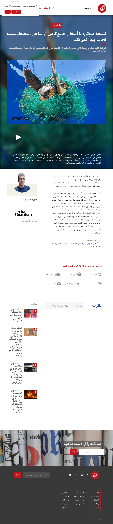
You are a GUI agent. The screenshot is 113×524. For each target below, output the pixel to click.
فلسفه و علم (80, 504)
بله (7, 12)
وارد (66, 305)
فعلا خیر (16, 12)
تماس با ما (66, 500)
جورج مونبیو (31, 199)
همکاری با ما (65, 504)
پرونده (97, 508)
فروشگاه (47, 8)
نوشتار (97, 493)
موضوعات (88, 8)
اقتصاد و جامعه (79, 496)
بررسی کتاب (95, 496)
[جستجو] (54, 8)
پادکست (96, 504)
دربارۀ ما (66, 496)
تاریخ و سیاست (79, 500)
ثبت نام (53, 305)
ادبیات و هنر (80, 493)
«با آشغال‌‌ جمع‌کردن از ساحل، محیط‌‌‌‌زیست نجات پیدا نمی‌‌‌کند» (76, 182)
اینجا (64, 186)
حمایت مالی (65, 508)
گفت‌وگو (96, 500)
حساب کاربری (65, 493)
